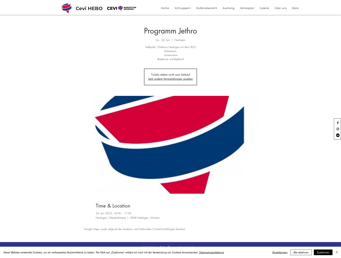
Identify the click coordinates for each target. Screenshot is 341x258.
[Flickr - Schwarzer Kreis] (338, 135)
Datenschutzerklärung (211, 252)
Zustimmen (323, 252)
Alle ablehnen (301, 252)
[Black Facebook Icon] (338, 123)
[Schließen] (337, 252)
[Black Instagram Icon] (338, 129)
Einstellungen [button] (280, 252)
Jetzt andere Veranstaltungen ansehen (170, 79)
